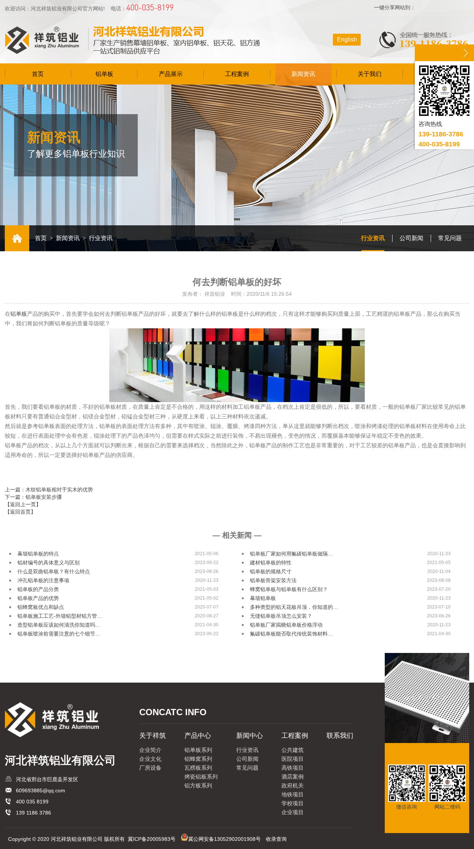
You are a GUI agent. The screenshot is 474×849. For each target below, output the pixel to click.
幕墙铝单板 (263, 598)
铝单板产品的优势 (38, 598)
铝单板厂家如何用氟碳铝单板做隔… (291, 554)
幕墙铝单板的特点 (38, 554)
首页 (38, 74)
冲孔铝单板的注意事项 (43, 580)
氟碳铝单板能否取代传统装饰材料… (291, 634)
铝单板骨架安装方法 (273, 580)
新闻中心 (249, 735)
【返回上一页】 (23, 504)
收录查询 (276, 839)
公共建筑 (292, 750)
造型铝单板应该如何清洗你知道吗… (58, 625)
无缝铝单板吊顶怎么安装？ (281, 616)
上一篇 (49, 490)
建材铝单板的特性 (270, 563)
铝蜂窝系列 (198, 759)
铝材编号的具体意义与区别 (48, 563)
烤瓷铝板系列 (201, 776)
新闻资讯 (303, 74)
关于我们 (369, 74)
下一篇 (33, 497)
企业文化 (150, 759)
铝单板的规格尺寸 (270, 571)
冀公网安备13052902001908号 (224, 839)
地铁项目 (292, 794)
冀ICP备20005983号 (152, 839)
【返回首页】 (20, 512)
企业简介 (150, 750)
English (347, 39)
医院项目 (292, 759)
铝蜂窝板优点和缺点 (40, 607)
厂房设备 (150, 768)
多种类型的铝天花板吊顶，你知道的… (294, 607)
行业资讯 (373, 238)
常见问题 (450, 238)
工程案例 (237, 74)
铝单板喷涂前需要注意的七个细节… (58, 634)
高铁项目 (292, 768)
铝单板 (104, 74)
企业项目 (292, 812)
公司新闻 (411, 238)
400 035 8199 (32, 802)
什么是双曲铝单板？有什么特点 (53, 571)
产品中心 (197, 735)
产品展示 (171, 74)
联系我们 (340, 735)
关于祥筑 (152, 735)
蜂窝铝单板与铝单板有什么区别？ (289, 589)
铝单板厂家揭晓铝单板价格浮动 (286, 625)
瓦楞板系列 (198, 768)
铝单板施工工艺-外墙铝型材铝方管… (59, 616)
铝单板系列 (198, 750)
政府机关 (292, 785)
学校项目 (292, 803)
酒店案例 (292, 776)
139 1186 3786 (33, 813)
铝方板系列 (198, 785)
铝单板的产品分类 (38, 589)
